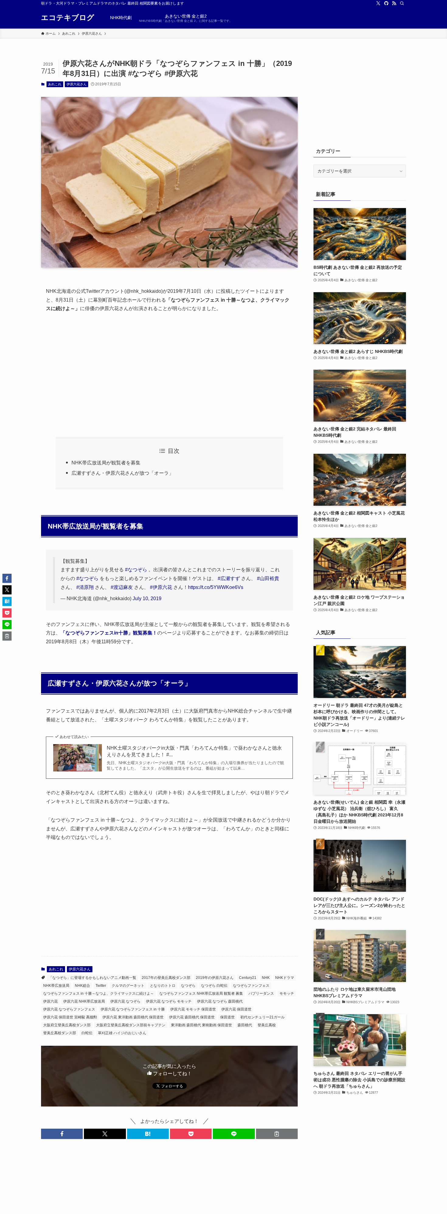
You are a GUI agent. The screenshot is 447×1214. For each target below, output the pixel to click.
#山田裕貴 (268, 578)
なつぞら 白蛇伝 (214, 985)
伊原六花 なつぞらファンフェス (69, 1009)
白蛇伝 (86, 1033)
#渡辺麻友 (122, 587)
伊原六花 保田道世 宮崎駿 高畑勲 (70, 1017)
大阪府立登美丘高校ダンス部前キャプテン (130, 1025)
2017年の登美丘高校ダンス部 (166, 978)
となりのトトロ (162, 985)
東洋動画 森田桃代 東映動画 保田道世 (201, 1025)
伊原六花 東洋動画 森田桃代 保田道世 (133, 1017)
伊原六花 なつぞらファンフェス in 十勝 (133, 1009)
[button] (62, 1134)
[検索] (402, 3)
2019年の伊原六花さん (215, 978)
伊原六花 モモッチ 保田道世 (193, 1009)
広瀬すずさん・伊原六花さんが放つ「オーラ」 (122, 473)
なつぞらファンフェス (251, 985)
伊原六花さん (77, 84)
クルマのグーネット (128, 985)
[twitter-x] (378, 3)
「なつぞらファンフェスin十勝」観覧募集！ (109, 632)
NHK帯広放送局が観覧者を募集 (105, 462)
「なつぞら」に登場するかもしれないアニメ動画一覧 (92, 978)
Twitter (100, 985)
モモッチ (286, 993)
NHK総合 (82, 985)
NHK (266, 978)
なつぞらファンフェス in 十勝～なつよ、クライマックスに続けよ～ (98, 993)
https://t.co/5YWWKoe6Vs (215, 587)
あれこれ (54, 84)
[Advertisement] (169, 375)
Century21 (247, 978)
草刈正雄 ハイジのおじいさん (122, 1033)
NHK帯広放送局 (56, 985)
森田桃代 (244, 1025)
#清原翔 (85, 587)
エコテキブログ (67, 17)
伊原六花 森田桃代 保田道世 (192, 1017)
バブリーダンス (261, 993)
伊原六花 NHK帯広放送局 (84, 1001)
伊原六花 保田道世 (236, 1009)
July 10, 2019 (147, 598)
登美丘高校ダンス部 (59, 1033)
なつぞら (188, 985)
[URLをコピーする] (277, 1134)
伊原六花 (50, 1001)
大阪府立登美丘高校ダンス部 (67, 1025)
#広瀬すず (229, 578)
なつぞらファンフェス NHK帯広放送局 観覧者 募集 (201, 993)
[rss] (394, 3)
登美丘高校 (267, 1025)
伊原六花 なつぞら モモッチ (169, 1001)
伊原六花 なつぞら (125, 1001)
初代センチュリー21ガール (262, 1017)
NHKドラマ (284, 978)
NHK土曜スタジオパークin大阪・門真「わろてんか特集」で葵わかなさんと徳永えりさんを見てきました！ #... (194, 751)
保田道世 (227, 1017)
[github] (386, 3)
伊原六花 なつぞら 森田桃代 (220, 1001)
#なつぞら (136, 569)
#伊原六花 (161, 587)
